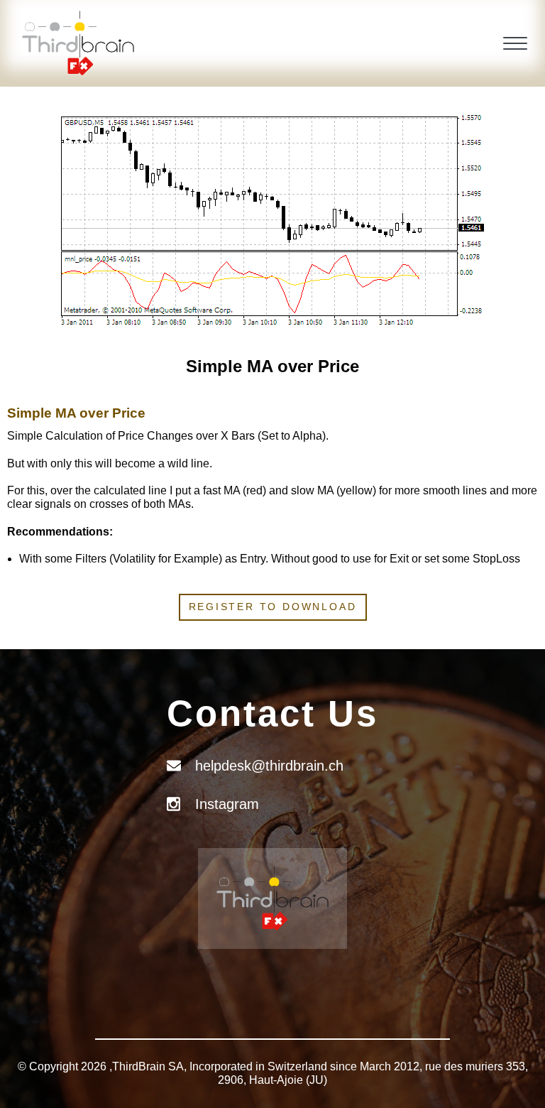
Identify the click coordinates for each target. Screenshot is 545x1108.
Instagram (227, 804)
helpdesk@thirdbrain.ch (269, 765)
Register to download (273, 606)
